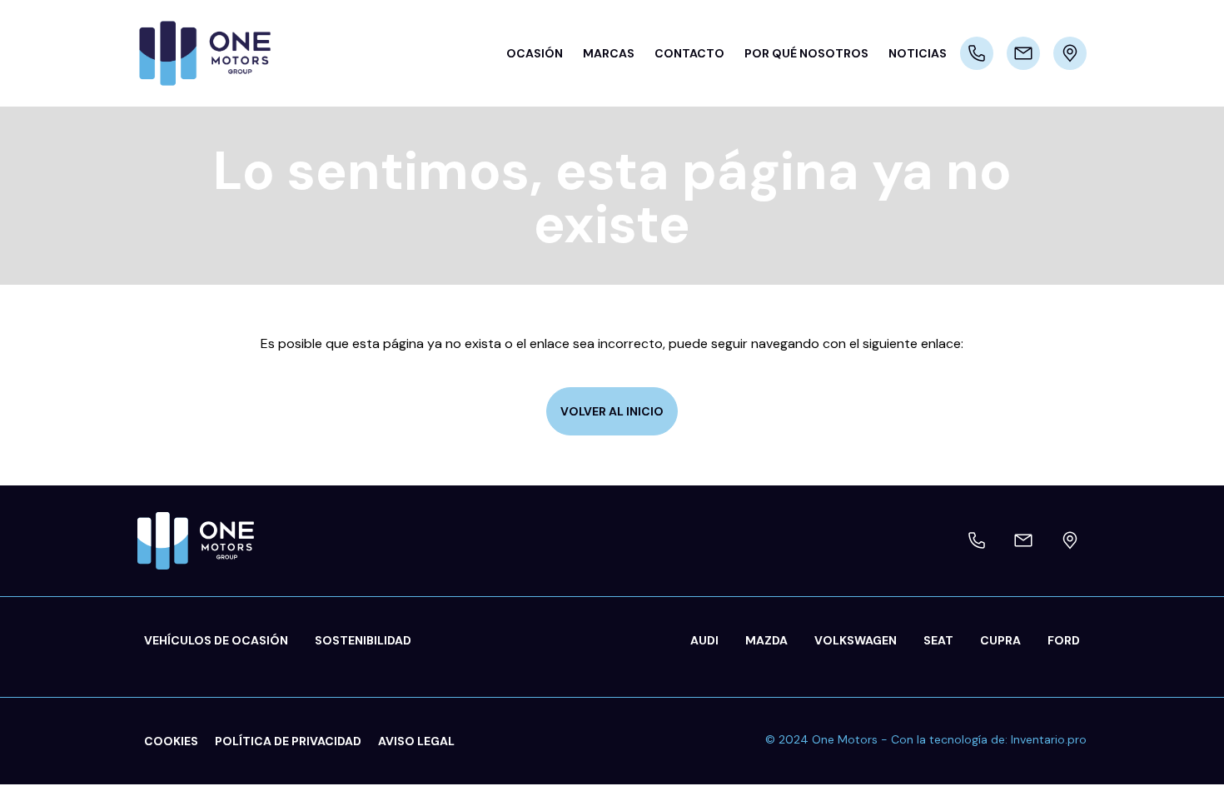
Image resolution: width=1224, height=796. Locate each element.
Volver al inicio (612, 411)
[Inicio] (212, 53)
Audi (704, 640)
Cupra (1000, 640)
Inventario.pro (1049, 739)
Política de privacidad (288, 741)
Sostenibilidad (363, 640)
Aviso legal (416, 741)
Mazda (766, 640)
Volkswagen (855, 640)
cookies (171, 741)
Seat (938, 640)
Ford (1063, 640)
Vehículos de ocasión (216, 640)
